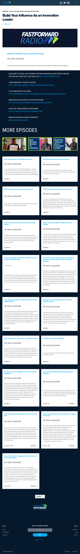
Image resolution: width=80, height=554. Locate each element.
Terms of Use (74, 551)
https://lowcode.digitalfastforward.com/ (25, 111)
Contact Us (74, 529)
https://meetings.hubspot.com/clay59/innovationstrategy (32, 85)
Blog (76, 532)
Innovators (5, 535)
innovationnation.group (18, 120)
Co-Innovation (6, 532)
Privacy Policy (67, 551)
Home (4, 529)
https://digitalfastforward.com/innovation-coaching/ (30, 102)
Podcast (75, 535)
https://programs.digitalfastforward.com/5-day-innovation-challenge (37, 94)
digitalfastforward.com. (50, 76)
